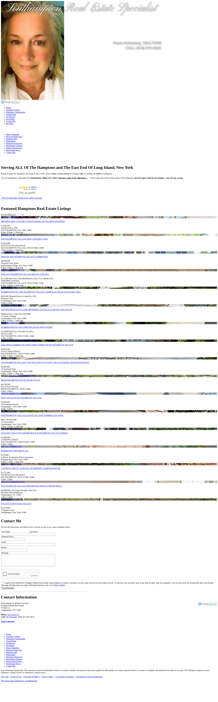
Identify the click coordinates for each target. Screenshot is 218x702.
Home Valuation (12, 134)
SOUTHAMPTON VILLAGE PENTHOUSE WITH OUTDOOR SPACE (31, 486)
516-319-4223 (11, 617)
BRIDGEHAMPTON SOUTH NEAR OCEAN (20, 380)
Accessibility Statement (64, 677)
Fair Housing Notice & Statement (89, 677)
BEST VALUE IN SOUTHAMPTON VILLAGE (21, 398)
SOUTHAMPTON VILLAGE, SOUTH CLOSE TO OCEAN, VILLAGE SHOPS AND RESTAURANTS (45, 362)
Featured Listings (13, 110)
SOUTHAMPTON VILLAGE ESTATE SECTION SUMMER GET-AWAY (32, 415)
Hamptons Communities (15, 112)
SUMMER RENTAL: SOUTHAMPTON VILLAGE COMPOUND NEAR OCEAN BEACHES (41, 292)
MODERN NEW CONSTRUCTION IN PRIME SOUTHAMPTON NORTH (33, 221)
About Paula (11, 114)
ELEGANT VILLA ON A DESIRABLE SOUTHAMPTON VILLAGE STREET (34, 433)
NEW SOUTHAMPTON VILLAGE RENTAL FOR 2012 (25, 274)
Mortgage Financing (14, 143)
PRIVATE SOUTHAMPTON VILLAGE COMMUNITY (24, 257)
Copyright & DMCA (31, 677)
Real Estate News (13, 150)
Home (8, 108)
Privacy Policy (59, 585)
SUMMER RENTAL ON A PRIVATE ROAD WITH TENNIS (26, 327)
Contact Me (10, 121)
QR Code (5, 677)
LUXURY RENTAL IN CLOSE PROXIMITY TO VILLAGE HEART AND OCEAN (36, 310)
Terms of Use (16, 677)
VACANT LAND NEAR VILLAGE (16, 504)
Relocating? (11, 141)
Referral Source (7, 537)
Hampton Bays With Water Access (15, 451)
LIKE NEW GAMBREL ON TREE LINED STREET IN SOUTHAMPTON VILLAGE (37, 345)
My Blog (9, 123)
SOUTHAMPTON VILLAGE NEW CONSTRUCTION (24, 239)
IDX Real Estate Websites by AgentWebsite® (19, 681)
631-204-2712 (13, 615)
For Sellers (10, 119)
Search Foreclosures (14, 148)
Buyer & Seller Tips (14, 137)
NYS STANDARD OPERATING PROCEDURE (22, 198)
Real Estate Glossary (14, 146)
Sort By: (4, 215)
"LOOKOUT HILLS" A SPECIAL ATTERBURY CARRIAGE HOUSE (31, 468)
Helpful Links (11, 139)
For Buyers (10, 117)
